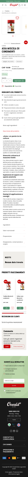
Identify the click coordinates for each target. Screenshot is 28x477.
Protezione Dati (17, 472)
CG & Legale (8, 472)
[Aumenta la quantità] (10, 81)
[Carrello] (19, 5)
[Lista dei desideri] (22, 5)
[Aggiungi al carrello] (6, 308)
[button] (25, 5)
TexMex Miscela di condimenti (8, 297)
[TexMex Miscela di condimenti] (8, 285)
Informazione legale (14, 474)
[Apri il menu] (3, 5)
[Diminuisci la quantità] (3, 81)
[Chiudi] (26, 1)
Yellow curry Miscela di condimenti (20, 298)
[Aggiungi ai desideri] (17, 17)
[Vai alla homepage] (14, 5)
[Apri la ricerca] (6, 5)
